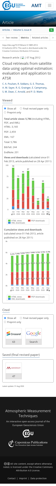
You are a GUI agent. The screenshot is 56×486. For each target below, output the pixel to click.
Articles (6, 30)
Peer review (11, 37)
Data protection (38, 478)
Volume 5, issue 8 (22, 30)
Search (34, 342)
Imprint (23, 478)
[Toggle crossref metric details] (14, 333)
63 (13, 342)
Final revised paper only (36, 108)
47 (13, 376)
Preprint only (14, 112)
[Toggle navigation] (49, 5)
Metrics (25, 37)
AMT (36, 5)
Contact (12, 478)
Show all (11, 108)
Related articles (40, 37)
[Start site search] (51, 30)
